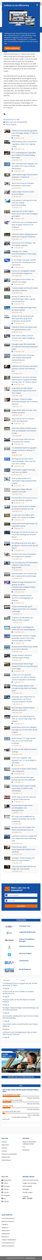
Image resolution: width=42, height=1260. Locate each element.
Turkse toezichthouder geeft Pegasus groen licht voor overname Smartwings (24, 608)
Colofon (4, 1151)
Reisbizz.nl (5, 1227)
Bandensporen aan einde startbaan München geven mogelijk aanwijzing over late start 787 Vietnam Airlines (24, 379)
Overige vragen (28, 1192)
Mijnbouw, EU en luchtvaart (14, 1070)
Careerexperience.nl (8, 1243)
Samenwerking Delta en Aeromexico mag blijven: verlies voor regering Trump (24, 144)
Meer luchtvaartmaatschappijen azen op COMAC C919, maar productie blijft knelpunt (25, 166)
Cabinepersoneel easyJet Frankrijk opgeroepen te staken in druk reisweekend (23, 788)
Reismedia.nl (6, 1231)
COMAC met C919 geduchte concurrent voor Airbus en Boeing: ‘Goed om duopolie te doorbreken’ (24, 677)
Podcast (6, 1201)
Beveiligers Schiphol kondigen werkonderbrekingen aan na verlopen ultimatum (25, 401)
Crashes (22, 980)
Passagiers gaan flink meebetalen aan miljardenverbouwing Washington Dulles (25, 346)
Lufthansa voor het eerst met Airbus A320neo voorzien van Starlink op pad (24, 368)
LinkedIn (6, 1189)
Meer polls (6, 1119)
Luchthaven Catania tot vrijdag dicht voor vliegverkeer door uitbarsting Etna (24, 838)
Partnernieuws (6, 1160)
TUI (24, 1147)
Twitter (5, 1183)
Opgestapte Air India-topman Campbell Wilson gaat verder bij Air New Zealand (24, 390)
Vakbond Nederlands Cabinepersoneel (29, 1143)
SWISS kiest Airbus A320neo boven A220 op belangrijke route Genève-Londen (24, 430)
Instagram (6, 1195)
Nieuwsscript (6, 1157)
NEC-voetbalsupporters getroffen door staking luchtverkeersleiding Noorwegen (24, 155)
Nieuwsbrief (7, 1180)
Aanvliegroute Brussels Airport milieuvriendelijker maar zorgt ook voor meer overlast (23, 461)
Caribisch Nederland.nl (9, 1240)
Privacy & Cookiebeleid (9, 1154)
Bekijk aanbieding (12, 48)
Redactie (4, 1148)
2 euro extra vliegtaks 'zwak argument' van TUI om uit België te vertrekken (24, 760)
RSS (4, 1198)
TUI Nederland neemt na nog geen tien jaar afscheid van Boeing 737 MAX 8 (24, 450)
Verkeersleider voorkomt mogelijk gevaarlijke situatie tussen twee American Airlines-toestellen (24, 638)
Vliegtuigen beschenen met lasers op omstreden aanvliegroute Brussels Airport (25, 534)
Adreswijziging (27, 1186)
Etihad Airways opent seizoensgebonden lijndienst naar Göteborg (23, 849)
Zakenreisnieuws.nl (8, 1221)
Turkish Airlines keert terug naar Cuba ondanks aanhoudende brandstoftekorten (23, 357)
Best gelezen (7, 980)
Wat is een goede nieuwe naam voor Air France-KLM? (21, 1090)
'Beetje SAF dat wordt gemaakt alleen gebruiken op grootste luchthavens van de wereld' (23, 318)
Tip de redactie (11, 124)
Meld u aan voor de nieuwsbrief (16, 122)
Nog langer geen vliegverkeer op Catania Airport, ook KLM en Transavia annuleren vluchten (23, 699)
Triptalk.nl (5, 1224)
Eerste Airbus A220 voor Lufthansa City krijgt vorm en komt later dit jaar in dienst (25, 729)
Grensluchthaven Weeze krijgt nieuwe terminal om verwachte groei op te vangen (24, 666)
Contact (4, 1142)
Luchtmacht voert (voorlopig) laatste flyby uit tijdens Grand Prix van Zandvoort (24, 224)
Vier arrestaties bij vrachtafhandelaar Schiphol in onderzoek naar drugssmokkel (25, 565)
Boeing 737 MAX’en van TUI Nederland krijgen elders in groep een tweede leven (23, 298)
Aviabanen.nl (6, 1234)
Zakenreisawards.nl (8, 1246)
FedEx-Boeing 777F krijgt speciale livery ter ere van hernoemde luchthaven (24, 740)
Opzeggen (26, 1189)
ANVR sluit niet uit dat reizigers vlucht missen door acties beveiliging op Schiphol (24, 213)
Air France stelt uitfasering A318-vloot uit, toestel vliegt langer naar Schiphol (24, 718)
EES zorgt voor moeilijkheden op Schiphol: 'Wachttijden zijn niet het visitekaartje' (23, 818)
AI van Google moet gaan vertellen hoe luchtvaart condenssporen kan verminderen (24, 262)
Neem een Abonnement (30, 1180)
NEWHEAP (26, 1150)
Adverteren (5, 1145)
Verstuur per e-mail (12, 119)
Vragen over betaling (29, 1183)
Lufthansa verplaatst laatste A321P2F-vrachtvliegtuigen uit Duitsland (22, 597)
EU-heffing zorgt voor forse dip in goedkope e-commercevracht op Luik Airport (25, 545)
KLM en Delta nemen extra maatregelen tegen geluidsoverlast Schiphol (24, 480)
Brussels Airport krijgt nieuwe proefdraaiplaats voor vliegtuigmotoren (22, 807)
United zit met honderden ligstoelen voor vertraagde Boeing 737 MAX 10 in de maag (25, 133)
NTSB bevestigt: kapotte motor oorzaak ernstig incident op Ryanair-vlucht (24, 688)
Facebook (6, 1186)
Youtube (6, 1192)
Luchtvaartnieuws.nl (8, 1218)
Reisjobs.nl (5, 1237)
